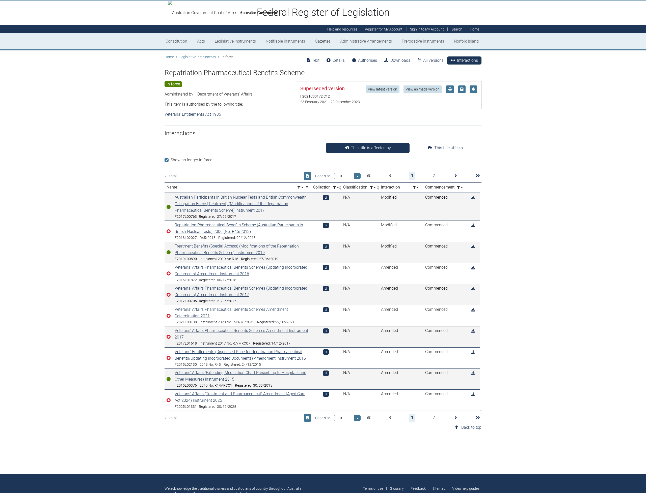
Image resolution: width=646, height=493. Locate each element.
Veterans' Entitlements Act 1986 (193, 114)
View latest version (382, 89)
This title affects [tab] (448, 147)
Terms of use (373, 488)
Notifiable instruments (285, 41)
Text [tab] (315, 60)
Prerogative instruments (423, 41)
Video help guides (465, 488)
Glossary (397, 488)
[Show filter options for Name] (300, 188)
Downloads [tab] (400, 60)
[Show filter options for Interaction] (415, 188)
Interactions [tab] (467, 60)
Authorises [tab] (367, 60)
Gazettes (323, 41)
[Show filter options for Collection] (336, 188)
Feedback (418, 488)
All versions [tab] (433, 60)
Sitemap (439, 488)
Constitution (176, 41)
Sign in (427, 29)
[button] (368, 176)
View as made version (423, 89)
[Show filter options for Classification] (372, 188)
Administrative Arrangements (366, 41)
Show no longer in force (191, 160)
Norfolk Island (466, 41)
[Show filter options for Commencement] (459, 188)
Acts (201, 41)
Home (169, 57)
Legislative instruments (235, 41)
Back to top (470, 427)
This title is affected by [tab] (371, 147)
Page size (322, 176)
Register (383, 29)
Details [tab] (339, 60)
